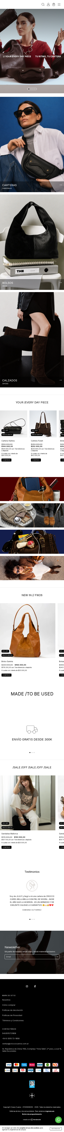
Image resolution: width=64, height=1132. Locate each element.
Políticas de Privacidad (12, 1015)
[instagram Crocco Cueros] (27, 986)
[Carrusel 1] (32, 46)
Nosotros (6, 1000)
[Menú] (59, 5)
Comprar (6, 460)
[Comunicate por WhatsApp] (58, 1120)
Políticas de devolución (12, 1010)
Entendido (55, 1128)
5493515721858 (9, 1033)
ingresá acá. (50, 1111)
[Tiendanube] (32, 1120)
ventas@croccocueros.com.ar (15, 1044)
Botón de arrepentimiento (32, 1114)
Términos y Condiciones (13, 1020)
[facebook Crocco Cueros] (35, 986)
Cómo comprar (8, 1005)
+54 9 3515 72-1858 (10, 1038)
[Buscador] (43, 5)
